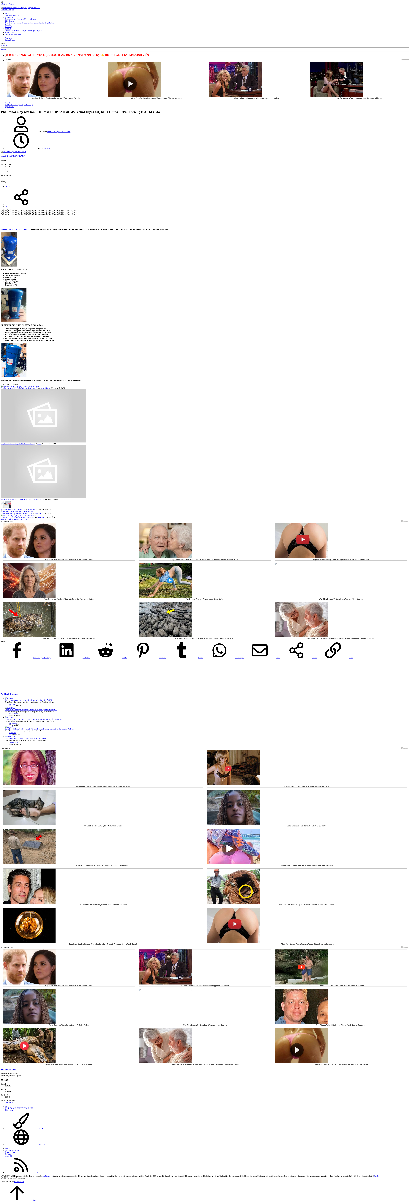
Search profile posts (35, 30)
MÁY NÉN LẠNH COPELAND (58, 132)
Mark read (51, 23)
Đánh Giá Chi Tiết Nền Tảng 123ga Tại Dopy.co (17, 517)
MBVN (40, 1128)
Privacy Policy (10, 1152)
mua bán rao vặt (47, 1176)
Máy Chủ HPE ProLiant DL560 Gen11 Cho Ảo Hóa (19, 499)
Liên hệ (7, 1148)
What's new (9, 17)
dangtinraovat (32, 509)
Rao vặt (7, 13)
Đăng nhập (4, 45)
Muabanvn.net (19, 1182)
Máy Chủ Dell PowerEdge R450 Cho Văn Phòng (17, 444)
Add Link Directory (9, 694)
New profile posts (30, 19)
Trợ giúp (8, 1154)
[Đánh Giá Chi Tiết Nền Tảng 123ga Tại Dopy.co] (18, 515)
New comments (18, 23)
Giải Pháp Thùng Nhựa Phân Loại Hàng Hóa (16, 513)
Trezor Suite (13, 742)
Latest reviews (29, 23)
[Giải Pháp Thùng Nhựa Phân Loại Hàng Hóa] (17, 511)
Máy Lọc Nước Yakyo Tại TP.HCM (13, 509)
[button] (3, 6)
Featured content (10, 19)
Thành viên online (9, 1069)
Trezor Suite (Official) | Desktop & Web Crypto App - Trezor (25, 738)
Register (3, 49)
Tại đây (376, 1176)
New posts (8, 15)
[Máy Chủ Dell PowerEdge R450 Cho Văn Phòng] (43, 442)
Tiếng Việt (41, 1145)
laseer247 (12, 733)
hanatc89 (38, 513)
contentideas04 (45, 388)
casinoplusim (9, 1102)
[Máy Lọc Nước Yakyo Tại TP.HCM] (6, 507)
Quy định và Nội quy (12, 1150)
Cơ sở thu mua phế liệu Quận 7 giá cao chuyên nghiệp (19, 388)
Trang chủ (8, 1156)
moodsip (12, 704)
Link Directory (10, 21)
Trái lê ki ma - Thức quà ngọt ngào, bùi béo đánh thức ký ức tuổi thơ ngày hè (31, 710)
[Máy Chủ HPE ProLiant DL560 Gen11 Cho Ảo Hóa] (43, 498)
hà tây (39, 444)
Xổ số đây (8, 27)
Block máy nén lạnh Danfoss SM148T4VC (16, 229)
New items (8, 23)
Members (8, 29)
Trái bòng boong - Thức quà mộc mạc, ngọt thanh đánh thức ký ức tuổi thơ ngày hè (33, 719)
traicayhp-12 (13, 713)
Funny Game (9, 32)
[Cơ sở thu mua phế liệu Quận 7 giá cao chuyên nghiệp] (20, 386)
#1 (6, 206)
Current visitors (10, 30)
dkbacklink (41, 517)
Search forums (17, 15)
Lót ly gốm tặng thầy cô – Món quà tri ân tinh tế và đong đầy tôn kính (28, 700)
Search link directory (41, 23)
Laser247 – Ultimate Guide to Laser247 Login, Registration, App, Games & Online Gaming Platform (39, 729)
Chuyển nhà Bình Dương (13, 34)
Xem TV (8, 25)
